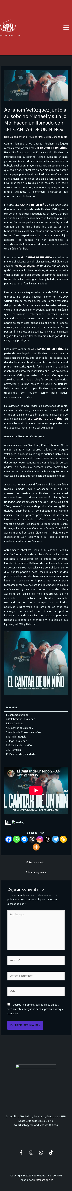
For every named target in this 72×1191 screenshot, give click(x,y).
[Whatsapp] (16, 839)
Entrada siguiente (36, 872)
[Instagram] (39, 839)
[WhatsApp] (41, 1152)
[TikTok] (51, 1152)
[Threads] (47, 839)
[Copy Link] (63, 839)
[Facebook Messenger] (24, 839)
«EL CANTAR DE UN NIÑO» (51, 148)
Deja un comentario (15, 137)
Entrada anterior (36, 862)
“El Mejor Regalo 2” (27, 266)
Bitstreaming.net (43, 1180)
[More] (36, 847)
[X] (32, 839)
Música (33, 137)
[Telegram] (55, 839)
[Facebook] (8, 839)
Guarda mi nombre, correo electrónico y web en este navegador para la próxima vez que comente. (35, 1009)
